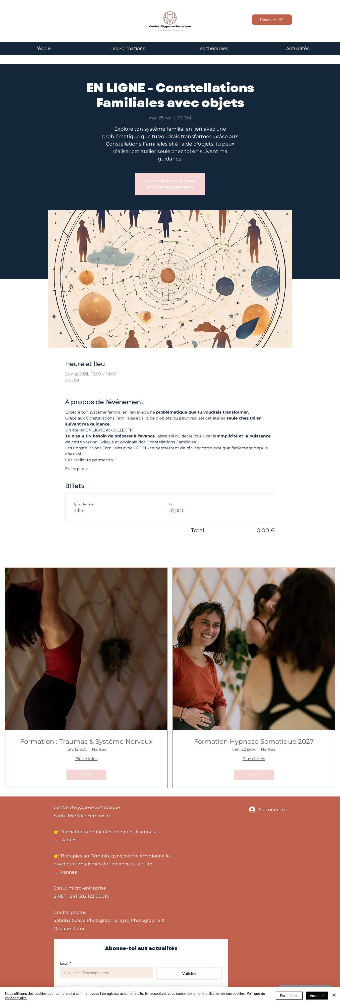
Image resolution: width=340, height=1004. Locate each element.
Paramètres (289, 995)
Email (65, 963)
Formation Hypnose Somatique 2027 (254, 741)
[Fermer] (334, 995)
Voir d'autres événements (170, 187)
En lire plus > (76, 468)
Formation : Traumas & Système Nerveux (86, 741)
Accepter (317, 995)
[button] (212, 48)
